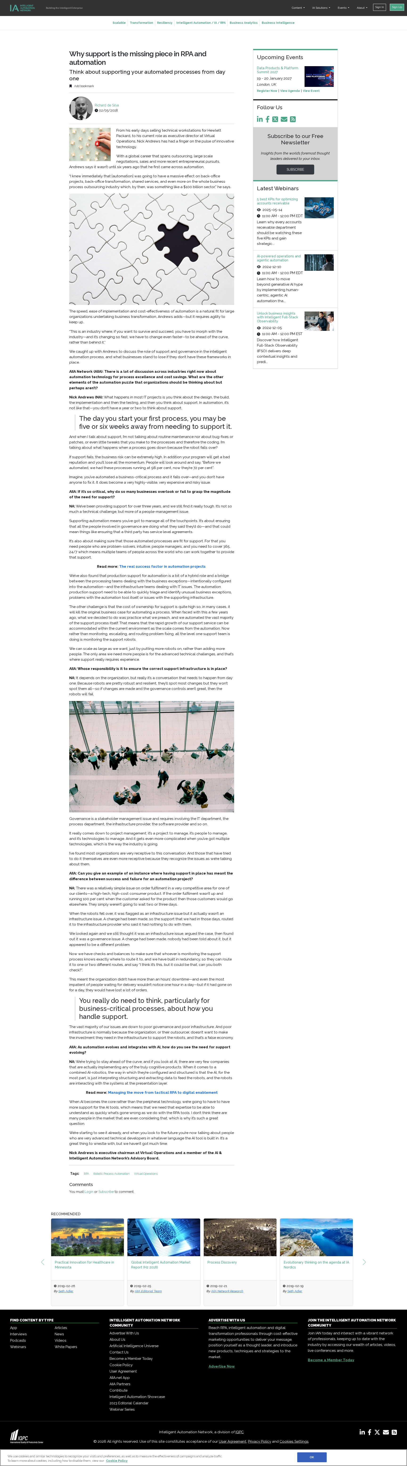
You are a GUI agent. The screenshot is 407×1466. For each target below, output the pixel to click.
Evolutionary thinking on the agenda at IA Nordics (316, 1264)
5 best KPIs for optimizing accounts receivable (277, 201)
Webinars (18, 1347)
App (13, 1328)
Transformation (141, 22)
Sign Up (397, 7)
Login (89, 1192)
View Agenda (290, 90)
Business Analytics (244, 22)
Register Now (267, 90)
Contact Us (119, 1352)
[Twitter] (276, 120)
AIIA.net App (120, 1378)
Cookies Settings (294, 1441)
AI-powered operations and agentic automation (279, 258)
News (59, 1334)
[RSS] (394, 1433)
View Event (311, 90)
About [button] (361, 7)
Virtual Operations (146, 1173)
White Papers (66, 1347)
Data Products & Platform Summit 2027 (277, 70)
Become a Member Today (131, 1359)
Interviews (18, 1334)
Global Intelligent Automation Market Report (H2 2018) (161, 1264)
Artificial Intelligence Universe (134, 1346)
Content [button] (297, 7)
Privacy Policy (259, 1441)
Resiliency (164, 22)
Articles (61, 1328)
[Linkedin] (261, 120)
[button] (42, 1262)
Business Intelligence (278, 22)
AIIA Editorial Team (148, 1291)
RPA (87, 1173)
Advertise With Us (124, 1333)
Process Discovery (222, 1262)
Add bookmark (83, 86)
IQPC (240, 1432)
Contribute (118, 1390)
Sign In (379, 7)
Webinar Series (122, 1409)
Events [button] (342, 7)
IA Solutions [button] (320, 7)
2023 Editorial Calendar (129, 1403)
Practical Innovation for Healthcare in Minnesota (84, 1264)
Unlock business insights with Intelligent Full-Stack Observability (277, 317)
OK (312, 1457)
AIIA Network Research (227, 1291)
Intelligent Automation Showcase (137, 1397)
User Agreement (123, 1371)
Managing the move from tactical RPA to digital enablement (163, 1092)
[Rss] (293, 120)
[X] (378, 1433)
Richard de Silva (107, 105)
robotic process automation (112, 1173)
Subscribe (106, 1192)
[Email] (285, 120)
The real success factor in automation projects (162, 566)
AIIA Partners (120, 1384)
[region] (203, 1457)
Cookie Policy (121, 1365)
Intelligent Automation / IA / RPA (201, 22)
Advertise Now (222, 1366)
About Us (117, 1339)
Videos (60, 1340)
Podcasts (18, 1340)
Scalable (119, 22)
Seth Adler (65, 1291)
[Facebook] (268, 120)
